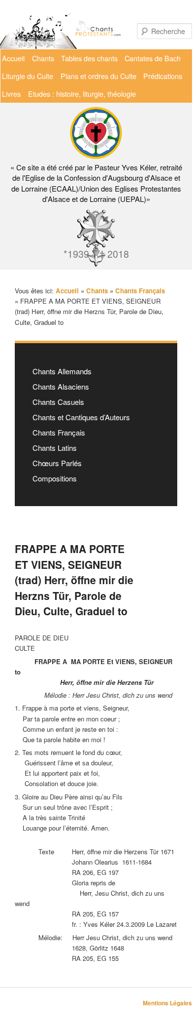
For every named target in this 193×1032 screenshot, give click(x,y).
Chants (43, 58)
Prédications (162, 76)
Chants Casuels (58, 402)
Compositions (54, 478)
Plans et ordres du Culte (98, 76)
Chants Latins (54, 447)
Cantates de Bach (153, 58)
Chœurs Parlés (57, 463)
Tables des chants (89, 58)
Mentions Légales (167, 1002)
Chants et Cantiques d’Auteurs (81, 417)
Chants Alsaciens (60, 386)
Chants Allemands (62, 371)
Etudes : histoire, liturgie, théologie (82, 93)
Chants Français (58, 432)
